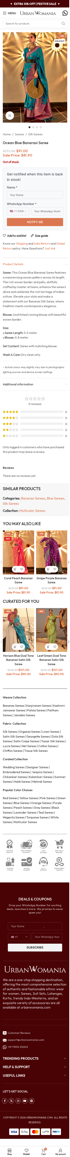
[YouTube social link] (25, 1101)
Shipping (22, 243)
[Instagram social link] (18, 1101)
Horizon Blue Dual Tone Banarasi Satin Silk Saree (18, 660)
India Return (42, 243)
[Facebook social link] (4, 1101)
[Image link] (35, 969)
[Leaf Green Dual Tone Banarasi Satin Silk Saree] (51, 630)
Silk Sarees (35, 134)
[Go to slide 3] (37, 127)
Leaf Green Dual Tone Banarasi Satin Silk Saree (51, 660)
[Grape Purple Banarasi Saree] (51, 552)
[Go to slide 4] (41, 127)
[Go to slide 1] (29, 127)
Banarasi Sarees (33, 498)
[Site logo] (38, 13)
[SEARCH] (63, 24)
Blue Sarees (55, 498)
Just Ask (50, 248)
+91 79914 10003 (17, 1047)
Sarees (19, 134)
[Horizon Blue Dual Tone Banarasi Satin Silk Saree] (18, 630)
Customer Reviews (18, 1033)
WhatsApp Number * (21, 204)
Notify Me (35, 222)
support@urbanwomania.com (26, 1040)
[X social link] (11, 1101)
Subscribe (35, 947)
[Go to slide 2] (33, 127)
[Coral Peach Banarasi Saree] (18, 552)
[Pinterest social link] (31, 1101)
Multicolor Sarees (32, 511)
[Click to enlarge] (10, 115)
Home (7, 134)
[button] (6, 77)
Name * (12, 187)
